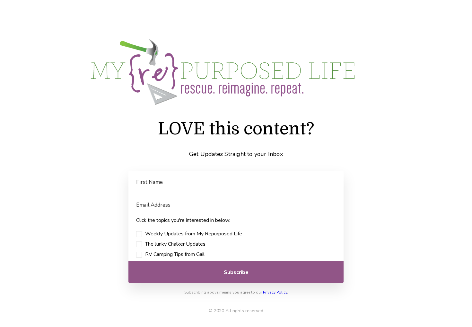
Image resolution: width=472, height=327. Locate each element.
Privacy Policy (275, 292)
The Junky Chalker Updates (175, 244)
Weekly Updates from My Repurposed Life (193, 233)
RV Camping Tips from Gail (175, 254)
